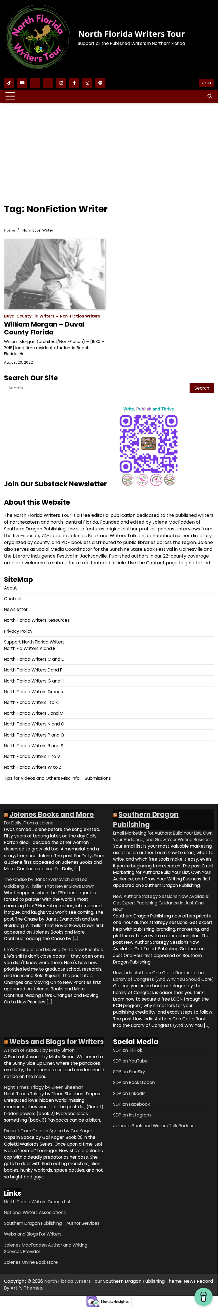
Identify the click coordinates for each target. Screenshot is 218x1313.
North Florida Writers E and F (33, 670)
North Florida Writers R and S (33, 746)
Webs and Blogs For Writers (33, 1234)
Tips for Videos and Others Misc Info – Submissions (57, 778)
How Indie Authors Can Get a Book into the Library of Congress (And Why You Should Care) (163, 976)
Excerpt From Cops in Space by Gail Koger (48, 1131)
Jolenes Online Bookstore (31, 1262)
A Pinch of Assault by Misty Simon (39, 1050)
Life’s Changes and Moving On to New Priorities (53, 950)
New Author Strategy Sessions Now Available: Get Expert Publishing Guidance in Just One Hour (161, 902)
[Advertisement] (109, 148)
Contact (13, 599)
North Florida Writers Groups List (37, 1202)
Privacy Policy (18, 631)
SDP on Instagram (132, 1115)
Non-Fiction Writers (80, 316)
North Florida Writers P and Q (34, 735)
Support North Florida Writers (34, 642)
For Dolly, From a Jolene (29, 823)
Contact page (161, 563)
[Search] (209, 96)
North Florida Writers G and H (34, 681)
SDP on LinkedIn (129, 1093)
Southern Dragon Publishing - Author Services (52, 1223)
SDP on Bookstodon (134, 1082)
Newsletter (15, 609)
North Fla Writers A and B (30, 648)
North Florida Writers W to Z (33, 767)
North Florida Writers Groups (33, 692)
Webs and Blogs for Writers (56, 1041)
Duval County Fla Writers (29, 316)
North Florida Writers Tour (131, 33)
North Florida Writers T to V (32, 756)
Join (206, 83)
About (10, 588)
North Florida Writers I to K (31, 702)
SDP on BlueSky (129, 1072)
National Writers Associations (35, 1212)
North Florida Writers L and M (34, 713)
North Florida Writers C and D (34, 659)
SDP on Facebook (131, 1104)
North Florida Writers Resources (37, 620)
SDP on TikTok (127, 1050)
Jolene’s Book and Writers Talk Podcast (154, 1126)
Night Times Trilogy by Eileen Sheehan (43, 1087)
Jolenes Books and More (51, 814)
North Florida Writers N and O (34, 724)
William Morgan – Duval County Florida (44, 328)
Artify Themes (26, 1288)
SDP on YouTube (130, 1061)
